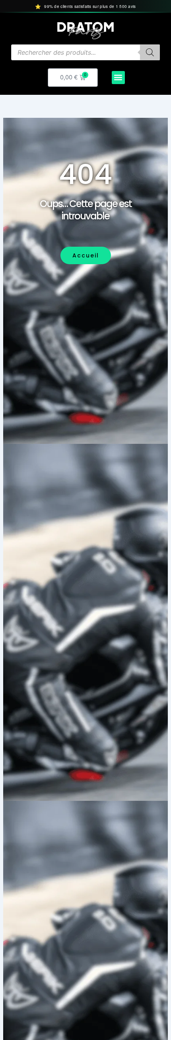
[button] (118, 77)
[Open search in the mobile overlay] (85, 52)
